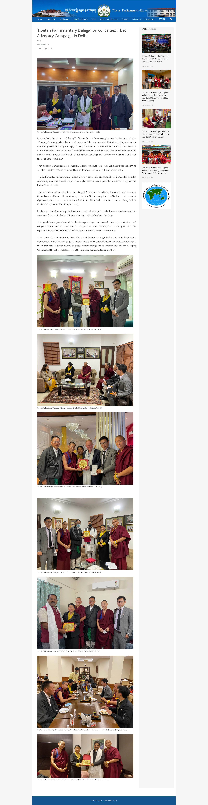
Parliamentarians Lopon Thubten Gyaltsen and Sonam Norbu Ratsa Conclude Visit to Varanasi (155, 134)
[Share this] (46, 49)
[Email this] (40, 49)
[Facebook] (171, 19)
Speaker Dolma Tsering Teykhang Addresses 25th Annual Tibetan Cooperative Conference (155, 59)
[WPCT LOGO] (156, 195)
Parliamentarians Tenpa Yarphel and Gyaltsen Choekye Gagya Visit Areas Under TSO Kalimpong (156, 170)
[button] (164, 19)
